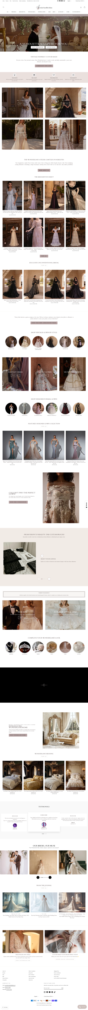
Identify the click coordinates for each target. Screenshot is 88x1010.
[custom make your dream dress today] (65, 941)
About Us (4, 971)
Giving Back (5, 980)
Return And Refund (57, 973)
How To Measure (31, 974)
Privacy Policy (56, 976)
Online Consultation (22, 1)
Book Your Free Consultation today (44, 323)
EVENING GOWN (41, 11)
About (4, 1)
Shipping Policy (56, 971)
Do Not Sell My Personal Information (60, 978)
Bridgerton (22, 11)
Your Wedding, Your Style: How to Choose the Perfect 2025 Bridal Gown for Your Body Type (16, 916)
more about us (44, 170)
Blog (3, 976)
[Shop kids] (65, 615)
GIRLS (49, 11)
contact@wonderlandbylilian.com (10, 985)
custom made (51, 47)
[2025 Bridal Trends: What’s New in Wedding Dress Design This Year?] (72, 902)
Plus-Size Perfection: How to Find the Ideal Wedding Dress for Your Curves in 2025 (44, 916)
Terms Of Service (57, 974)
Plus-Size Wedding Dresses (78, 914)
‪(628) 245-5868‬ (8, 987)
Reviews (7, 1)
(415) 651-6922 (9, 989)
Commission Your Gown (44, 66)
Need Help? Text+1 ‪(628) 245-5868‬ (33, 1)
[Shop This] (22, 103)
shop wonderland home (18, 735)
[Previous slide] (38, 578)
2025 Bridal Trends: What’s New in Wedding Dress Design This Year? (72, 917)
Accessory (61, 11)
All (8, 11)
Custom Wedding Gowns (69, 914)
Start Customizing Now (23, 960)
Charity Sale (31, 980)
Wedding (14, 11)
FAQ (10, 1)
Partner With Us (5, 978)
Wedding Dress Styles (73, 915)
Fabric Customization (32, 976)
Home (68, 11)
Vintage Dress (31, 11)
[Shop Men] (23, 615)
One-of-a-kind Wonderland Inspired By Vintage (44, 1005)
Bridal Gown (13, 914)
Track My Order (15, 1)
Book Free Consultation (18, 502)
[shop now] (22, 135)
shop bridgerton (37, 47)
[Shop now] (65, 103)
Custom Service (76, 11)
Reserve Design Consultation (65, 959)
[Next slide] (49, 578)
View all (44, 256)
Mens (54, 11)
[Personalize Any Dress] (23, 941)
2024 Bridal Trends (62, 914)
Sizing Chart (31, 973)
